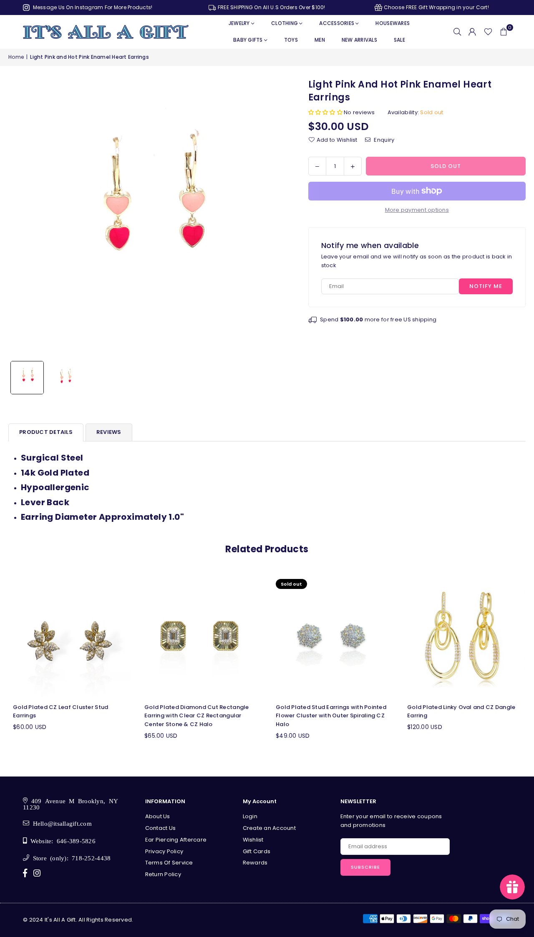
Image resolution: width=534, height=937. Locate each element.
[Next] (276, 217)
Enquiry (383, 139)
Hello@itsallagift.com (60, 823)
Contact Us (160, 828)
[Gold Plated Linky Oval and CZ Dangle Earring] (464, 636)
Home (16, 56)
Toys (291, 39)
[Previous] (20, 217)
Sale (399, 39)
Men (320, 39)
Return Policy (163, 874)
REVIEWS (108, 432)
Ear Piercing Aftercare (176, 840)
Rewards (255, 863)
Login (250, 816)
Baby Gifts (248, 39)
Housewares (392, 23)
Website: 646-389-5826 (61, 840)
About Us (157, 816)
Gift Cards (257, 851)
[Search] (457, 31)
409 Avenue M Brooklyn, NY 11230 (70, 803)
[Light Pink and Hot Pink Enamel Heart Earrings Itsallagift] (27, 377)
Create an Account (269, 828)
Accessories (336, 23)
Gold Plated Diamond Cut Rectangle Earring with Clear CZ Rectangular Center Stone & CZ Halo (196, 716)
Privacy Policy (164, 851)
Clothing (284, 23)
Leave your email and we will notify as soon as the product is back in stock (416, 261)
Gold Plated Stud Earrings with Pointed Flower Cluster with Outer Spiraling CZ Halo (331, 716)
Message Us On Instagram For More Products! (91, 7)
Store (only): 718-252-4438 (70, 857)
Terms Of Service (169, 863)
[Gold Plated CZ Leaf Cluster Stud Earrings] (70, 636)
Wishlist (253, 840)
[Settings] (472, 31)
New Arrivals (359, 39)
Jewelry (239, 23)
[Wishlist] (488, 31)
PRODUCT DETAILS (46, 432)
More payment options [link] (417, 210)
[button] (503, 31)
